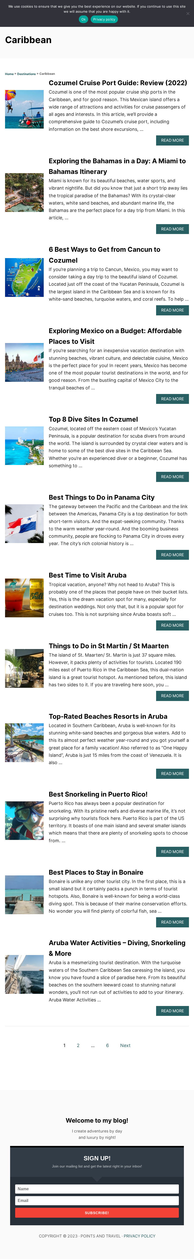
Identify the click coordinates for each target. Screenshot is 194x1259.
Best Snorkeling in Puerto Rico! (98, 794)
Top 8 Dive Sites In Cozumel (93, 419)
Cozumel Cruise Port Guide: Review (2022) (118, 83)
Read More (174, 142)
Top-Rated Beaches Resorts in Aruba (108, 716)
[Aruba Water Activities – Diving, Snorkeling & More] (24, 976)
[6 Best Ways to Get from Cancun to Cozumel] (24, 279)
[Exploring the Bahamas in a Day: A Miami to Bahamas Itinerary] (24, 195)
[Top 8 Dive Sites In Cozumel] (24, 448)
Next (125, 1045)
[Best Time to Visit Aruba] (24, 600)
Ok (83, 19)
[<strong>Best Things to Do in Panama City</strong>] (24, 526)
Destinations (26, 74)
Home (9, 74)
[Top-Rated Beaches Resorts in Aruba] (24, 745)
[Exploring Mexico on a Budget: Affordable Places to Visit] (24, 364)
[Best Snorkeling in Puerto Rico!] (24, 823)
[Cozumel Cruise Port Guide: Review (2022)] (24, 111)
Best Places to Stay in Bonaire (96, 872)
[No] (187, 13)
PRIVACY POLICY (139, 1236)
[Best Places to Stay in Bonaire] (24, 897)
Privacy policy (104, 19)
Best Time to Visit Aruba (88, 575)
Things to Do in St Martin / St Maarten (109, 646)
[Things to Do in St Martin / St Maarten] (24, 670)
